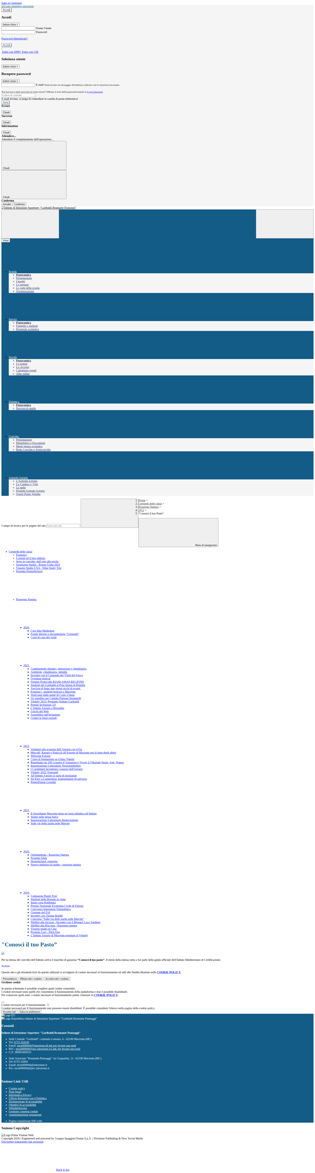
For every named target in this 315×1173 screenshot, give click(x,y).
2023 (26, 665)
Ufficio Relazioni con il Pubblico (28, 1098)
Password (41, 32)
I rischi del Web (40, 711)
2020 (26, 851)
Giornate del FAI (40, 912)
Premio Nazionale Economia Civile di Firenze (57, 905)
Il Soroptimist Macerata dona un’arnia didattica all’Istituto (64, 813)
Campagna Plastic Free (44, 896)
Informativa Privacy (20, 1095)
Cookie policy (17, 1088)
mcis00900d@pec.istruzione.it (48, 1048)
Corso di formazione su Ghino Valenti (52, 759)
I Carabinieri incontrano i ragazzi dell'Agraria (57, 769)
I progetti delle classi (150, 503)
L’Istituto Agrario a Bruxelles (47, 708)
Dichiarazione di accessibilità (25, 1101)
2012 (141, 510)
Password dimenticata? (14, 38)
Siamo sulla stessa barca (44, 816)
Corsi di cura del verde (44, 637)
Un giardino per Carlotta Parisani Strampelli (56, 698)
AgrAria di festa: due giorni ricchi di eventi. (56, 688)
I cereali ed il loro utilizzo (30, 558)
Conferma (19, 204)
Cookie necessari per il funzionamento (23, 1004)
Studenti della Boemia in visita (48, 899)
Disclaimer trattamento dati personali (22, 1141)
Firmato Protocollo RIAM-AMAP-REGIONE (57, 681)
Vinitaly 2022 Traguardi (44, 772)
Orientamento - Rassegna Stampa (50, 854)
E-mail (40, 84)
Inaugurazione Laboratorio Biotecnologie (54, 820)
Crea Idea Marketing (42, 630)
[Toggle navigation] (30, 223)
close (6, 240)
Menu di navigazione (206, 545)
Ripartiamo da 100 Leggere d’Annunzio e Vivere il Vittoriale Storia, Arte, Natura (77, 762)
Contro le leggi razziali (44, 717)
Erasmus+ (22, 554)
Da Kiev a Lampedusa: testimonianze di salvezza (59, 778)
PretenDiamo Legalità (43, 782)
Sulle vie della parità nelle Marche (50, 823)
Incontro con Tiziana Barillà (47, 915)
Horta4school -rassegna (44, 861)
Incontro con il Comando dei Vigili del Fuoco (57, 675)
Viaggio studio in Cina (44, 928)
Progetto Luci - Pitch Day (45, 932)
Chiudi (6, 112)
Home (141, 500)
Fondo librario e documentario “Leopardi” (55, 634)
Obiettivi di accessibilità (22, 1104)
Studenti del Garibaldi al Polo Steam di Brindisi (58, 685)
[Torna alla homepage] (157, 207)
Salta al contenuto (11, 3)
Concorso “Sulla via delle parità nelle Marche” (57, 919)
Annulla (7, 204)
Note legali (15, 1091)
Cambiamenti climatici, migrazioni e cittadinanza (58, 668)
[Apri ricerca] (285, 223)
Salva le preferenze (30, 1011)
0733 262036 (21, 1042)
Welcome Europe (40, 755)
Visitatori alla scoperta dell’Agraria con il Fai (56, 749)
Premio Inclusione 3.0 (43, 704)
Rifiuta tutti (31, 978)
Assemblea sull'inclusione (45, 714)
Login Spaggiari (95, 91)
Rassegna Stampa (148, 506)
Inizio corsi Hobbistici (43, 902)
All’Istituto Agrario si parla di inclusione (54, 775)
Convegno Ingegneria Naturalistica (51, 909)
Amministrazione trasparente (25, 1114)
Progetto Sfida (39, 858)
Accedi (6, 10)
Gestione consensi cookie (23, 1111)
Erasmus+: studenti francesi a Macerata (53, 691)
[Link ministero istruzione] (17, 6)
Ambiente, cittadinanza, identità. (49, 672)
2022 (26, 746)
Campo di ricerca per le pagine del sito (23, 525)
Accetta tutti (57, 978)
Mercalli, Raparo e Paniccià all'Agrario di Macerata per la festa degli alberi (73, 752)
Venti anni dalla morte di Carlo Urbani (53, 695)
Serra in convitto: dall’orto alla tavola (37, 561)
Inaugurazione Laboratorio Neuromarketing (56, 765)
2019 (26, 892)
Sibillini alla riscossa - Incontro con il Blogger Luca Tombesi (65, 922)
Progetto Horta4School (29, 571)
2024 (26, 627)
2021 (26, 810)
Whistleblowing (18, 1108)
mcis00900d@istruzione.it (46, 1045)
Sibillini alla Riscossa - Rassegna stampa (54, 925)
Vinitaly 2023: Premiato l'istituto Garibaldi (55, 701)
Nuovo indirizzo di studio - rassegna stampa (56, 864)
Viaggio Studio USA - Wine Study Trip (38, 568)
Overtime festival (40, 678)
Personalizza (10, 978)
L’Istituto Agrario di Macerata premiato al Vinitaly (59, 935)
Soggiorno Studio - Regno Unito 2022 (38, 564)
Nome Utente (43, 28)
